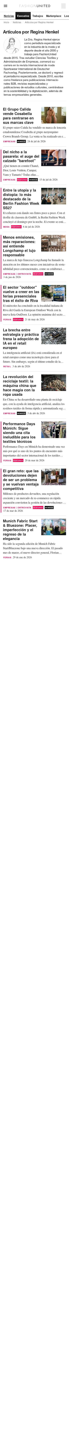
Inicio (6, 22)
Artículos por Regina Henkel (39, 22)
